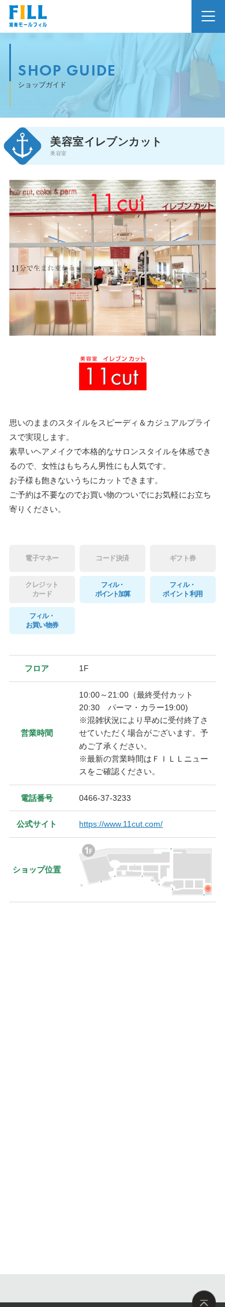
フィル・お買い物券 (42, 620)
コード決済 (112, 558)
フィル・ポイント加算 (112, 589)
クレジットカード (42, 589)
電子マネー (42, 558)
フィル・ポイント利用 (182, 589)
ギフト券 (183, 558)
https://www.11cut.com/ (121, 823)
